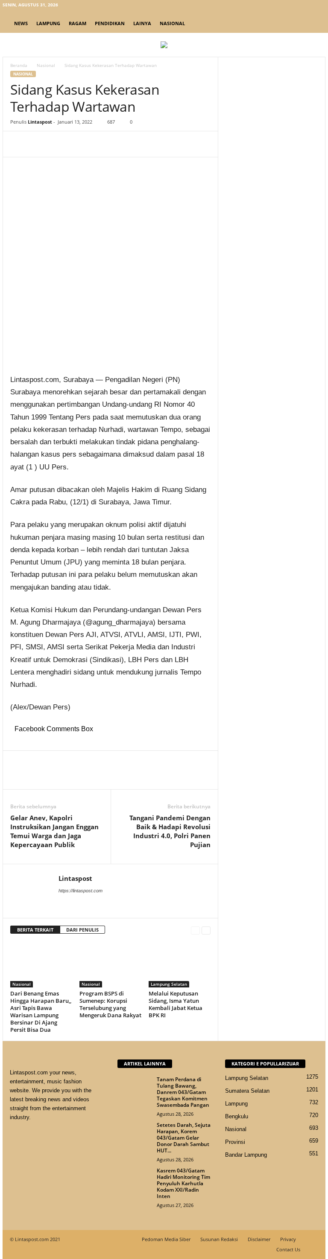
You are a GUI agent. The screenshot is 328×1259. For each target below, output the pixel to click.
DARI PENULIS (82, 929)
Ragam (77, 23)
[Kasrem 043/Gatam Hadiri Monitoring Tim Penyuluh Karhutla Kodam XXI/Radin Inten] (134, 1180)
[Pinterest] (58, 144)
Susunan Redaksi (219, 1239)
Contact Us (288, 1249)
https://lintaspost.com (80, 890)
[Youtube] (319, 6)
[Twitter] (306, 6)
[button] (312, 23)
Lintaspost (40, 122)
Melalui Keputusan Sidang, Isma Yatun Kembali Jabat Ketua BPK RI (175, 1004)
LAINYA (142, 23)
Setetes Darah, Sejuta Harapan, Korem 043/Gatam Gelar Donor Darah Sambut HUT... (184, 1137)
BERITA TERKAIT (35, 929)
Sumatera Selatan (247, 1091)
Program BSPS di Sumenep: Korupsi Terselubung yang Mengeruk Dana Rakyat (110, 1004)
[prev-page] (195, 930)
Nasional (172, 23)
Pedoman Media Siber (166, 1239)
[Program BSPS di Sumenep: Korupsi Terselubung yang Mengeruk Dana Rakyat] (110, 964)
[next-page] (206, 930)
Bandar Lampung (246, 1155)
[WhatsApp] (77, 144)
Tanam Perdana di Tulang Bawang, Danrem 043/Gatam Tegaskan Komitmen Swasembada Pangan (183, 1092)
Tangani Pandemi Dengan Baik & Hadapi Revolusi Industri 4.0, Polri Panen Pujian (170, 831)
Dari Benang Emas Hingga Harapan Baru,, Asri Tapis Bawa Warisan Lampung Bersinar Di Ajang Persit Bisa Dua (40, 1011)
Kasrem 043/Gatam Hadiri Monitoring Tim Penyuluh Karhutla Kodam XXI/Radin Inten (183, 1183)
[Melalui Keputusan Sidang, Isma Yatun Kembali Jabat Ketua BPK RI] (180, 964)
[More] (98, 144)
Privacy (288, 1239)
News (21, 23)
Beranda (18, 65)
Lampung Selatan (169, 984)
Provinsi (235, 1142)
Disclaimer (259, 1239)
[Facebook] (279, 6)
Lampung (48, 23)
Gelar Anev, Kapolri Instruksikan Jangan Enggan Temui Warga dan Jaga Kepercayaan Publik (54, 831)
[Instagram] (292, 6)
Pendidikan (110, 23)
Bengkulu (236, 1116)
